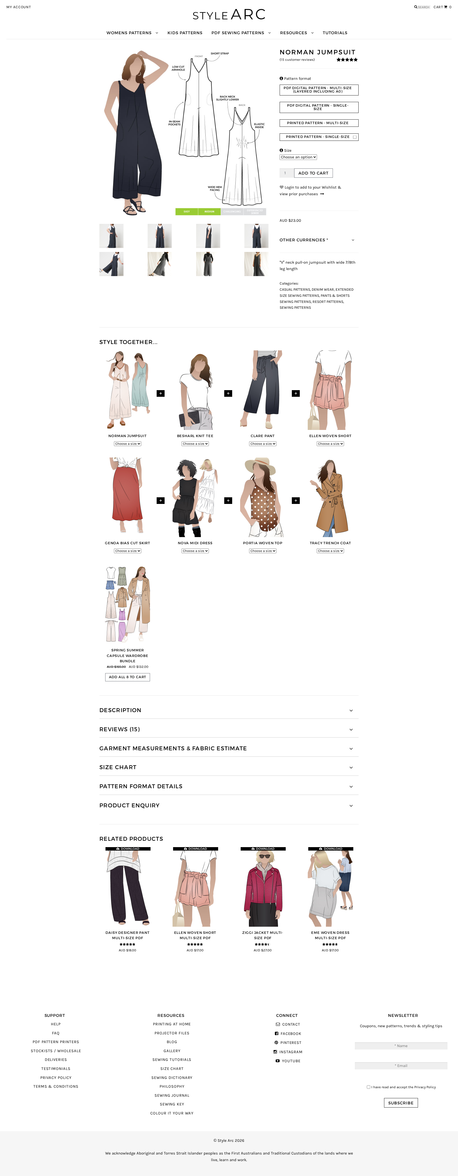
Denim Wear (323, 290)
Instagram (291, 1052)
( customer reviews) (297, 60)
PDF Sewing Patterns (238, 32)
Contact (291, 1024)
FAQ (56, 1033)
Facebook (291, 1033)
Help (56, 1024)
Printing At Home (172, 1024)
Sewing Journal (172, 1095)
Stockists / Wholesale (56, 1051)
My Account (18, 7)
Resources (293, 32)
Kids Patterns (185, 32)
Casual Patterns (295, 290)
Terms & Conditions (55, 1086)
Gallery (172, 1051)
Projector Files (172, 1033)
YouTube (291, 1061)
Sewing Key (172, 1104)
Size (286, 150)
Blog (172, 1042)
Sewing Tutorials (171, 1059)
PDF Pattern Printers (56, 1042)
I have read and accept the (403, 1087)
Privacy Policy (56, 1077)
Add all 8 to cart (128, 677)
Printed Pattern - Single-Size (318, 137)
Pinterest (291, 1042)
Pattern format (295, 78)
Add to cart (313, 173)
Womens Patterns (129, 32)
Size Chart (172, 1068)
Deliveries (56, 1059)
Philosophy (172, 1086)
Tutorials (335, 32)
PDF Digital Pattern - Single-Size (318, 107)
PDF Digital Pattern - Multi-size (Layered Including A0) (318, 89)
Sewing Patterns (295, 308)
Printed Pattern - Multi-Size (318, 123)
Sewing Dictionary (171, 1077)
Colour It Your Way (171, 1113)
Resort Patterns (327, 302)
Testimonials (56, 1068)
